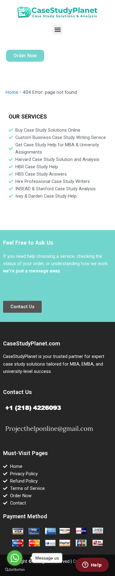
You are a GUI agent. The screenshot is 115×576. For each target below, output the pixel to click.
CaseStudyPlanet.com (31, 343)
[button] (57, 29)
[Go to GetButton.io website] (15, 570)
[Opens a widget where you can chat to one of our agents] (92, 565)
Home (12, 92)
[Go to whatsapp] (14, 558)
